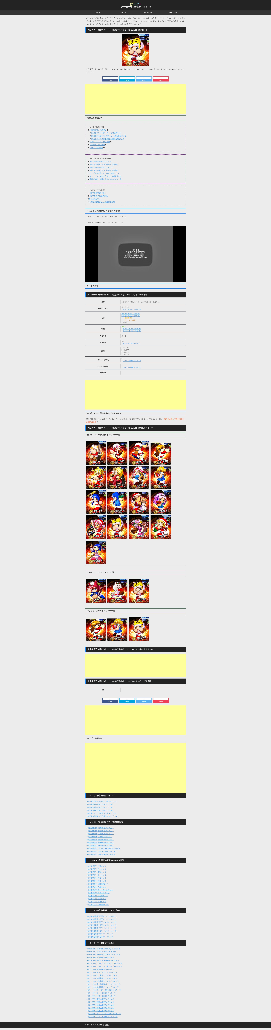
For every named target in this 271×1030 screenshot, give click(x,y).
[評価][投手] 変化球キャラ (98, 896)
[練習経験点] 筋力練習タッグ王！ (101, 831)
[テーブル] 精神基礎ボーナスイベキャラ (103, 987)
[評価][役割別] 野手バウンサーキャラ (102, 928)
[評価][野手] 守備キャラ (97, 878)
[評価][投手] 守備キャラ (97, 899)
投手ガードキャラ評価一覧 (132, 331)
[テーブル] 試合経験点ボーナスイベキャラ (104, 954)
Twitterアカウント (95, 199)
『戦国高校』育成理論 (98, 130)
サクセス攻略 (148, 13)
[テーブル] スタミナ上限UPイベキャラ (103, 1017)
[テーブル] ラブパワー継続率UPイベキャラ (104, 990)
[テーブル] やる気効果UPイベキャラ (102, 952)
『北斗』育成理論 (96, 148)
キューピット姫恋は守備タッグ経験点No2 (105, 176)
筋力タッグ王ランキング (131, 343)
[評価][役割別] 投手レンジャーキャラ (102, 925)
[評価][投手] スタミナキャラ (99, 893)
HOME (97, 13)
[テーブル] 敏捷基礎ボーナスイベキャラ (103, 978)
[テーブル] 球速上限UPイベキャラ (101, 1011)
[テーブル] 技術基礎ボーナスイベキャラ (103, 981)
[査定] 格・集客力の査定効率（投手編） (104, 170)
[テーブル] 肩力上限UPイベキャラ (101, 1002)
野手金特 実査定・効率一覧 (131, 314)
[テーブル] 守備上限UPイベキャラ (101, 1005)
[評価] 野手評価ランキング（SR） (101, 804)
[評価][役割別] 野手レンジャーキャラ (102, 922)
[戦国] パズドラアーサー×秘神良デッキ (106, 133)
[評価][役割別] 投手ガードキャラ (100, 937)
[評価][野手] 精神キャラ (97, 881)
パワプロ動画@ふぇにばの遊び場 (102, 202)
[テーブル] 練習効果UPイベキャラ (101, 969)
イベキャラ (123, 13)
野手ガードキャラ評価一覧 (132, 329)
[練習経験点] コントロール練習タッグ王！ (104, 848)
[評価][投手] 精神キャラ (97, 902)
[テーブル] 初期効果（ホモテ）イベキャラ (104, 949)
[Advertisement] (135, 99)
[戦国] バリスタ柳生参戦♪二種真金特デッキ (107, 139)
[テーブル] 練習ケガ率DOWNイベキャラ (103, 960)
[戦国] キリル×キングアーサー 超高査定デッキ (108, 136)
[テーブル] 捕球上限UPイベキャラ (101, 1008)
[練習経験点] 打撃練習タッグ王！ (101, 828)
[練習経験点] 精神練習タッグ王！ (101, 843)
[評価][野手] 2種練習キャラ (98, 884)
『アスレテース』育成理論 (100, 142)
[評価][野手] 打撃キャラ (97, 866)
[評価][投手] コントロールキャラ (100, 890)
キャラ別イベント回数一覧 (132, 309)
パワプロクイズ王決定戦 (98, 196)
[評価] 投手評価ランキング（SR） (101, 807)
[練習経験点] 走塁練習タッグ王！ (101, 834)
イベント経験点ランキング (132, 361)
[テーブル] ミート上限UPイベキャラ (102, 993)
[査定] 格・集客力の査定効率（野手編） (104, 164)
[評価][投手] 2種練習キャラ (98, 905)
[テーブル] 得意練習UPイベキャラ (101, 957)
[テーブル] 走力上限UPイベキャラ (101, 999)
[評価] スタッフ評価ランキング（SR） (102, 813)
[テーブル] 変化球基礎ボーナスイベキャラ (104, 984)
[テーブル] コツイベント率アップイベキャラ (105, 966)
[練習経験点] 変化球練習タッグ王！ (101, 854)
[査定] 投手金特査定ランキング (100, 167)
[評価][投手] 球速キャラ (97, 887)
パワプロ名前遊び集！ (97, 193)
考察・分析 (173, 13)
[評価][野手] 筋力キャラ (97, 869)
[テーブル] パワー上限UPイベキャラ (102, 996)
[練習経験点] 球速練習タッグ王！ (101, 845)
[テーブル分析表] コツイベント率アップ (104, 173)
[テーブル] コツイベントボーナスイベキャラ (105, 963)
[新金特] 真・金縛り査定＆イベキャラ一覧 (106, 179)
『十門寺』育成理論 (97, 145)
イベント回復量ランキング (132, 367)
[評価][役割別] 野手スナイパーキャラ (102, 916)
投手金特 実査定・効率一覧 (131, 316)
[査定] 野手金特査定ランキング (100, 161)
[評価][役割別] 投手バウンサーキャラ (102, 931)
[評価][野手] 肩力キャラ (97, 875)
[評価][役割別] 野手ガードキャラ (100, 934)
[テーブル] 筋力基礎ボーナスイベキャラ (103, 975)
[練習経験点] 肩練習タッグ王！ (100, 837)
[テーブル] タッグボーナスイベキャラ (102, 972)
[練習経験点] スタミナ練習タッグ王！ (102, 851)
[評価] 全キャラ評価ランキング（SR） (102, 801)
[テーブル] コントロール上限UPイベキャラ (104, 1014)
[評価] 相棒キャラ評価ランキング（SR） (103, 816)
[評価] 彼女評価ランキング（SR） (101, 810)
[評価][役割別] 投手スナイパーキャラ (102, 919)
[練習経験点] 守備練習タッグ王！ (101, 840)
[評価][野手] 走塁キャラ (97, 872)
